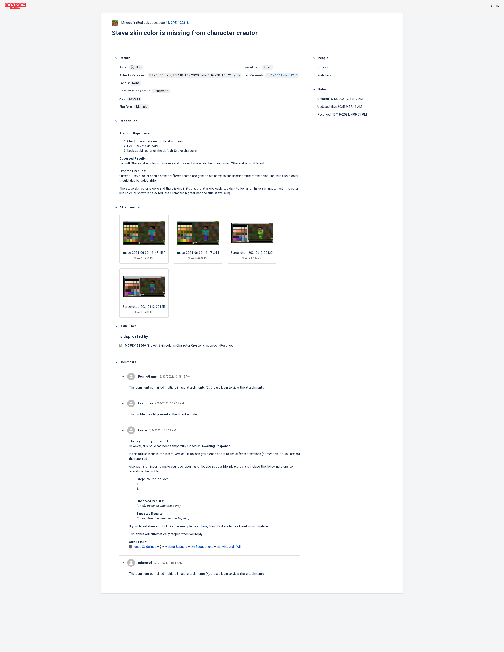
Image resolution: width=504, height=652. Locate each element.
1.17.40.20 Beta (277, 75)
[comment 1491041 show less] (123, 563)
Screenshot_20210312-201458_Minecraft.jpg (155, 307)
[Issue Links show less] (116, 326)
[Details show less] (116, 58)
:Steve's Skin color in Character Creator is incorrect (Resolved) (179, 345)
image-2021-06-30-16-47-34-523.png (203, 253)
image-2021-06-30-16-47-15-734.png (149, 253)
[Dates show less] (314, 89)
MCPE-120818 (178, 23)
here (204, 526)
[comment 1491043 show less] (123, 430)
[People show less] (314, 58)
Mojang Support (176, 547)
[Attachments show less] (116, 207)
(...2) (237, 75)
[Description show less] (116, 121)
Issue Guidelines (144, 547)
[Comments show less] (116, 362)
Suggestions (204, 547)
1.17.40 (293, 75)
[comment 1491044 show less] (123, 403)
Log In (494, 6)
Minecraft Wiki (232, 547)
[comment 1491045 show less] (123, 376)
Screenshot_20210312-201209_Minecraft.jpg (263, 253)
